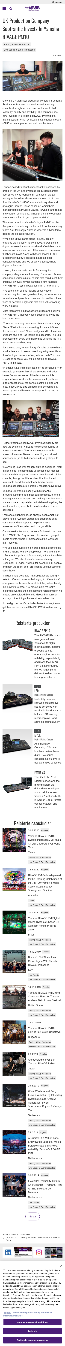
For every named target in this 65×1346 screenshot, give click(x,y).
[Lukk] (61, 1265)
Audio (13, 1234)
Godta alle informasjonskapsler (32, 1340)
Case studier (24, 1234)
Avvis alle (32, 1331)
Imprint (7, 1312)
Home (5, 1234)
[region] (32, 1303)
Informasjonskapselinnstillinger (32, 1321)
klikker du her (54, 1301)
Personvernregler (21, 1312)
